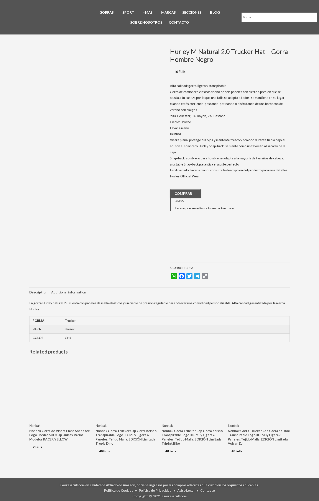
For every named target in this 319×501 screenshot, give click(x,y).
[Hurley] (191, 240)
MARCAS (168, 12)
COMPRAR (183, 193)
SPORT (128, 12)
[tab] (38, 292)
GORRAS (106, 12)
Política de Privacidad (155, 490)
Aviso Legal (185, 490)
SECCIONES (191, 12)
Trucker (70, 321)
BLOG (215, 12)
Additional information (68, 292)
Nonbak (34, 425)
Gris (68, 338)
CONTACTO (179, 22)
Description (38, 292)
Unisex (70, 329)
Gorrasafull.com (174, 496)
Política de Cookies (118, 490)
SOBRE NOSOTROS (146, 22)
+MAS (148, 12)
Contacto (207, 490)
